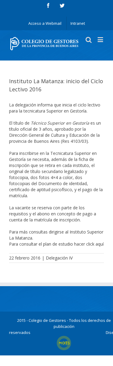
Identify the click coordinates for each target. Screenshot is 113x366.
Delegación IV (59, 258)
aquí (100, 244)
